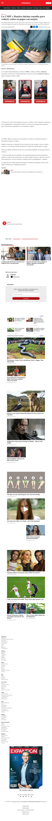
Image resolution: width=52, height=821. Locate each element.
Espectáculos (4, 663)
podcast (9, 222)
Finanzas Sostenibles (6, 707)
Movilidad (3, 706)
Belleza (3, 669)
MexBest (3, 734)
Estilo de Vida (4, 741)
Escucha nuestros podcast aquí (14, 224)
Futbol (2, 723)
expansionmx (21, 796)
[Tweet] (31, 27)
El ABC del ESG (5, 710)
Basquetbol (4, 727)
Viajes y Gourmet (5, 670)
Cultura (3, 671)
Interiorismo (4, 698)
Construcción (4, 693)
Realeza (3, 665)
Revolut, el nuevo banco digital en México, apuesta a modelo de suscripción (37, 263)
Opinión (11, 170)
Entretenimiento (5, 684)
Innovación (4, 709)
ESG (44, 8)
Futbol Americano (5, 726)
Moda (2, 667)
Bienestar (3, 740)
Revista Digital (48, 3)
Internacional (29, 8)
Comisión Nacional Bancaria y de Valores (29, 239)
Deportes (3, 685)
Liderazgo (3, 717)
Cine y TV (3, 687)
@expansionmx (10, 68)
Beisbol (3, 724)
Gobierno (3, 652)
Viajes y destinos (5, 737)
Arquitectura (4, 697)
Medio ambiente (5, 702)
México (3, 653)
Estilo (2, 683)
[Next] (49, 252)
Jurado (3, 742)
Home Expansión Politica (7, 639)
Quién (2, 662)
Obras (40, 8)
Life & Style (4, 682)
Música (3, 688)
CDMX (2, 656)
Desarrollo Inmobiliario (6, 695)
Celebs (3, 678)
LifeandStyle (4, 648)
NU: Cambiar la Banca (26, 790)
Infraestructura (5, 696)
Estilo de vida (4, 679)
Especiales (4, 719)
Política (18, 8)
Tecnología (35, 8)
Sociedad (3, 660)
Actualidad (3, 715)
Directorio (25, 814)
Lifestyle (3, 730)
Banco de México (17, 239)
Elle (2, 674)
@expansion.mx (26, 796)
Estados (3, 657)
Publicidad (25, 806)
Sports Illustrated (5, 722)
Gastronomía (4, 735)
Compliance (25, 808)
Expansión (13, 274)
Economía (23, 8)
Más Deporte (4, 728)
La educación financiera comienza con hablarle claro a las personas (26, 172)
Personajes (4, 739)
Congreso (3, 654)
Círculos (3, 666)
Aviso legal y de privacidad (25, 810)
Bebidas (3, 736)
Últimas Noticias (7, 8)
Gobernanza (4, 705)
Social (2, 704)
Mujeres (47, 8)
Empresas (14, 8)
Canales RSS (25, 812)
